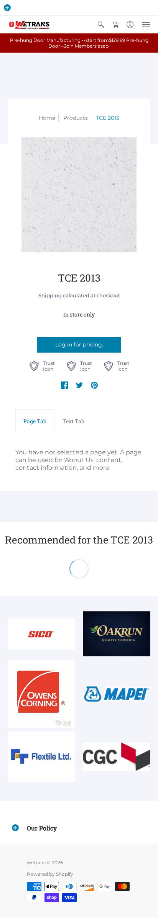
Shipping (50, 295)
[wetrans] (29, 24)
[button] (7, 7)
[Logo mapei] (116, 694)
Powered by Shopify (50, 874)
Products (75, 117)
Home (47, 117)
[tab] (34, 421)
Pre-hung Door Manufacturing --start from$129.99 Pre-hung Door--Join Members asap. (79, 43)
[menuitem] (101, 24)
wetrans (36, 862)
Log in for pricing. (79, 344)
